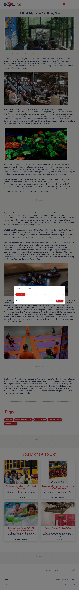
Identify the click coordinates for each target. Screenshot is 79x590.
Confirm (60, 301)
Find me (21, 294)
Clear (52, 301)
